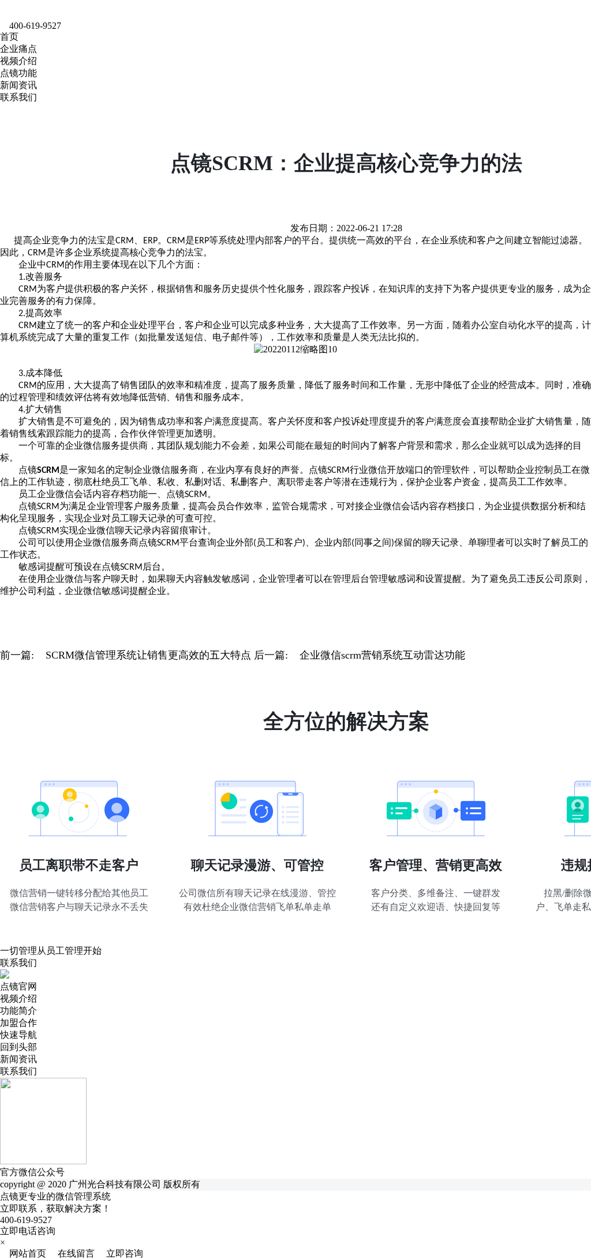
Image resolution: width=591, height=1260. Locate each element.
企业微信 (83, 445)
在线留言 (72, 1253)
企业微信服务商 (165, 470)
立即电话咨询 (27, 1231)
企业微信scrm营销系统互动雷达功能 (382, 655)
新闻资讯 (18, 85)
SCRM (338, 470)
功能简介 (18, 1010)
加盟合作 (18, 1023)
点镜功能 (18, 73)
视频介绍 (18, 61)
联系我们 (18, 97)
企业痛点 (18, 49)
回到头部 (18, 1047)
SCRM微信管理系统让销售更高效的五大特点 (148, 655)
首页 (9, 37)
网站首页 (24, 1253)
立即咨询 (120, 1253)
